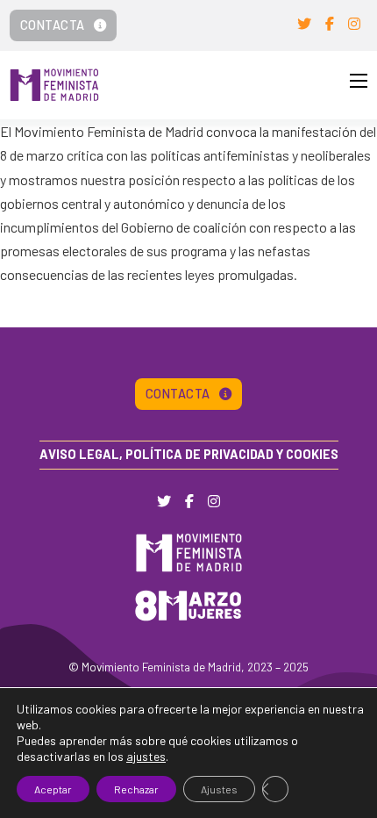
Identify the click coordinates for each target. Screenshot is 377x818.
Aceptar (53, 789)
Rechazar (136, 789)
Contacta (52, 25)
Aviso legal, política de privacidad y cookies (188, 454)
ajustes (146, 756)
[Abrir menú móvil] (358, 81)
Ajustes (219, 789)
